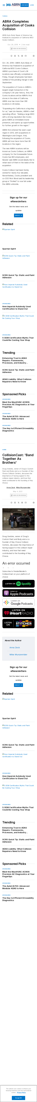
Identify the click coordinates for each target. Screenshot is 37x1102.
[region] (18, 1093)
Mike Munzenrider (23, 488)
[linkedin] (15, 56)
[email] (26, 56)
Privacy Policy (21, 1092)
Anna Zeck (11, 488)
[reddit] (22, 56)
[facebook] (11, 56)
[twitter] (19, 56)
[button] (3, 5)
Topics (4, 16)
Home (4, 449)
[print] (34, 56)
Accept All (18, 1098)
